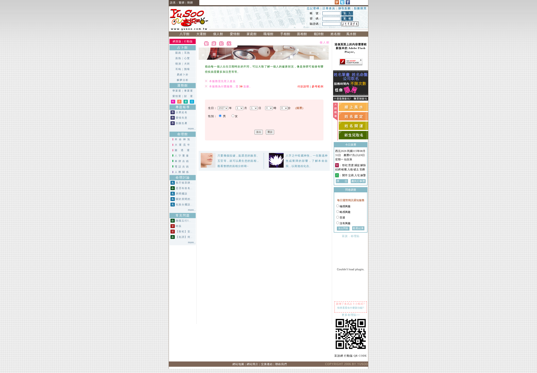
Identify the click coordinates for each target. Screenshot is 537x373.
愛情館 (235, 34)
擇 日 (341, 181)
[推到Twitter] (342, 3)
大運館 (201, 34)
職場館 (268, 34)
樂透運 (184, 150)
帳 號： (316, 13)
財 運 (188, 96)
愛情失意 (182, 117)
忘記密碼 (313, 8)
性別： (212, 116)
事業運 (188, 90)
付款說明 (303, 86)
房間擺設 (182, 193)
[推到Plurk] (337, 3)
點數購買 (360, 8)
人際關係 (182, 172)
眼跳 (178, 52)
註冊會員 (329, 8)
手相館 (285, 34)
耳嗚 (178, 69)
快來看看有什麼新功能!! (350, 307)
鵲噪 (187, 69)
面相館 (302, 34)
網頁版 (177, 41)
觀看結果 (358, 228)
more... (192, 128)
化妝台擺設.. (184, 204)
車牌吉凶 (182, 161)
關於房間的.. (184, 199)
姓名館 (336, 34)
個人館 (218, 34)
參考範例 (317, 86)
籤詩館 (319, 34)
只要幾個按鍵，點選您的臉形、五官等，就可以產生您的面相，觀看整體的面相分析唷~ (238, 161)
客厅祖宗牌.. (184, 182)
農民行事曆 (358, 181)
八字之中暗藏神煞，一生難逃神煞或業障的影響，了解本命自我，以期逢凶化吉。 (307, 161)
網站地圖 (238, 364)
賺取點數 (344, 8)
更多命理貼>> (351, 314)
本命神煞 (183, 139)
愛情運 (176, 96)
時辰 (179, 226)
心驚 (187, 58)
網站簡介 (252, 364)
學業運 (176, 90)
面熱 (178, 58)
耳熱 (187, 52)
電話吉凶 (182, 166)
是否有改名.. (184, 188)
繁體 (182, 2)
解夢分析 (183, 80)
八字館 (185, 34)
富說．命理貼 (351, 236)
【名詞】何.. (184, 237)
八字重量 (182, 155)
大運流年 (183, 144)
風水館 (352, 34)
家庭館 (252, 34)
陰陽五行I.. (183, 220)
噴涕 (178, 63)
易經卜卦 (183, 74)
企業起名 (182, 112)
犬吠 (187, 63)
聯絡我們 (281, 364)
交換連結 (267, 364)
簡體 (190, 2)
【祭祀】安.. (184, 231)
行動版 (188, 41)
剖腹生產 (182, 123)
